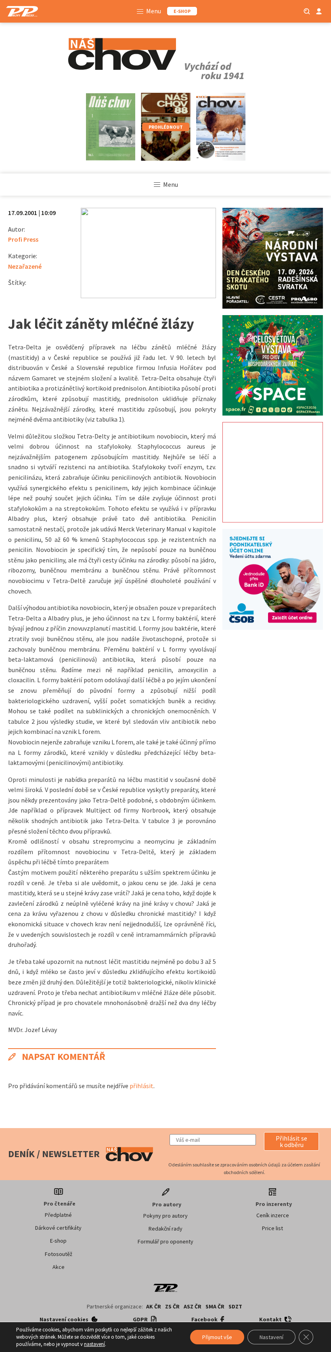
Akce (58, 1267)
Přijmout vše (217, 1337)
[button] (291, 1141)
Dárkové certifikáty (58, 1227)
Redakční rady (165, 1228)
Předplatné (58, 1214)
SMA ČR (214, 1306)
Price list (272, 1228)
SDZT (235, 1306)
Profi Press (23, 239)
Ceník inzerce (272, 1215)
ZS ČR (172, 1306)
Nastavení (271, 1337)
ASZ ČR (192, 1306)
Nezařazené (25, 266)
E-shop (58, 1240)
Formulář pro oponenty (165, 1241)
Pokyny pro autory (165, 1215)
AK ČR (153, 1306)
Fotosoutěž (58, 1254)
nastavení (94, 1344)
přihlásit (141, 1086)
